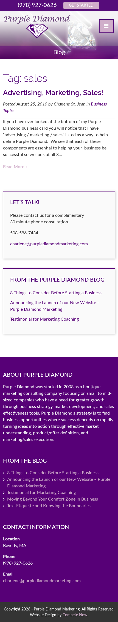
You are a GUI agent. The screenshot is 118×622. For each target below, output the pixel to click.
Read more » (15, 167)
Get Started (81, 5)
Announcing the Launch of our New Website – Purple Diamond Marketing (58, 482)
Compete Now (75, 615)
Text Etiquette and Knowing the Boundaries (49, 506)
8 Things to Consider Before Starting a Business (56, 293)
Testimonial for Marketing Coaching (44, 319)
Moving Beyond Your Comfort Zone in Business (52, 499)
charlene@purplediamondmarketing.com (49, 244)
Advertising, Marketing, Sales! (53, 92)
